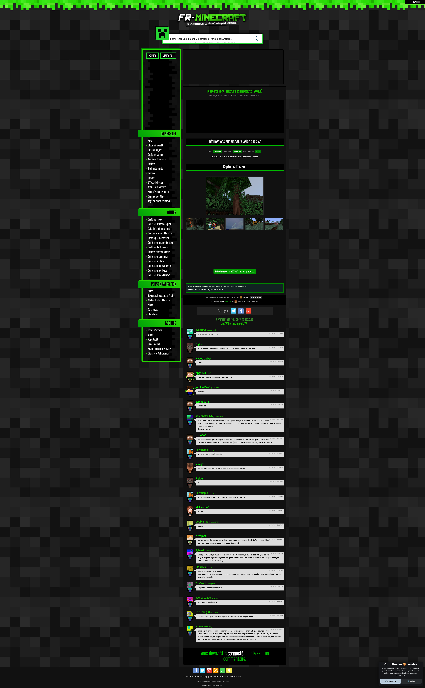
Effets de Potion (155, 182)
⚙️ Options (411, 681)
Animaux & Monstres (158, 159)
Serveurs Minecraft (217, 685)
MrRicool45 (202, 507)
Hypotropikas (204, 358)
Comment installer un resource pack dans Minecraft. (205, 289)
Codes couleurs (155, 344)
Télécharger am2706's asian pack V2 (235, 271)
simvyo (200, 464)
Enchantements (155, 168)
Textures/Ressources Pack (160, 295)
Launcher (168, 55)
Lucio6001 (202, 435)
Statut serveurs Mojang (159, 349)
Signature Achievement (159, 353)
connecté (235, 654)
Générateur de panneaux (159, 266)
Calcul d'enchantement (159, 228)
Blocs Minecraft (155, 145)
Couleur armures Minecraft (161, 233)
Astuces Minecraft (157, 187)
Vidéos (151, 335)
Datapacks (153, 309)
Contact (238, 677)
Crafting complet (156, 154)
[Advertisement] (161, 94)
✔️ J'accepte (390, 681)
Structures (153, 314)
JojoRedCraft (203, 387)
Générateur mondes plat (159, 224)
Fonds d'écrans (155, 330)
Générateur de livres (157, 270)
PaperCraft (153, 339)
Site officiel (257, 298)
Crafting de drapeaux (158, 247)
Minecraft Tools (206, 685)
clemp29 (201, 536)
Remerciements (227, 677)
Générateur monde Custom (160, 242)
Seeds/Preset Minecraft (159, 192)
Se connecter (415, 2)
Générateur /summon (158, 256)
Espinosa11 (202, 401)
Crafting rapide (155, 219)
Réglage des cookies (211, 677)
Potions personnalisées (159, 252)
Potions (151, 164)
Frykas (199, 344)
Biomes (151, 173)
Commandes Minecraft (158, 196)
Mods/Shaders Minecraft (160, 300)
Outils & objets (155, 150)
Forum (152, 55)
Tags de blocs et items (159, 201)
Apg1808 (201, 373)
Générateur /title (156, 261)
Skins (150, 291)
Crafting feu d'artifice (158, 238)
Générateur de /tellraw (159, 275)
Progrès (151, 178)
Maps (150, 305)
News (150, 140)
